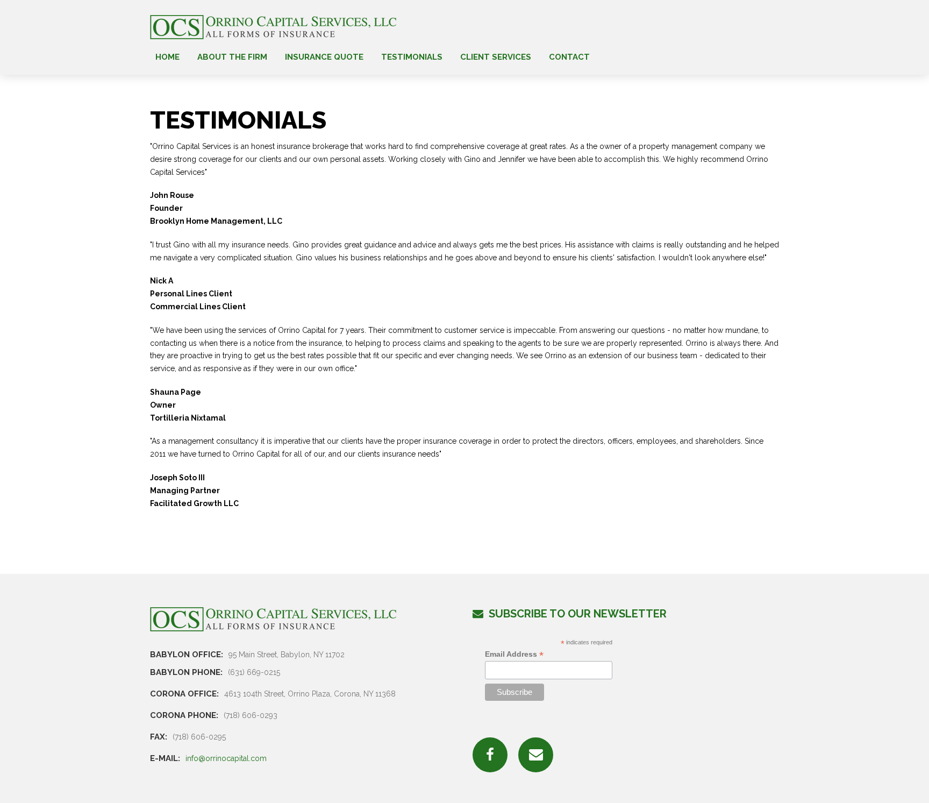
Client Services (495, 57)
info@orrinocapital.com (226, 758)
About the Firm (232, 57)
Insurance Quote (324, 57)
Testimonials (411, 57)
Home (167, 57)
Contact (569, 57)
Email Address (514, 654)
